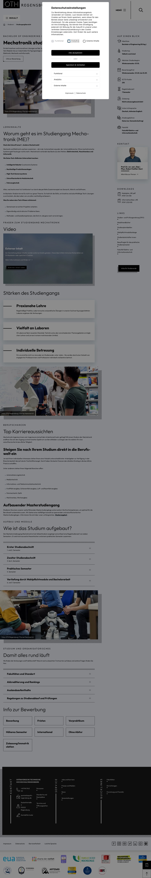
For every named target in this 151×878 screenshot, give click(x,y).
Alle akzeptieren (75, 53)
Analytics (75, 41)
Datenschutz (81, 93)
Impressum (69, 93)
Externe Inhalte (92, 41)
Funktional (59, 41)
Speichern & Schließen (75, 65)
